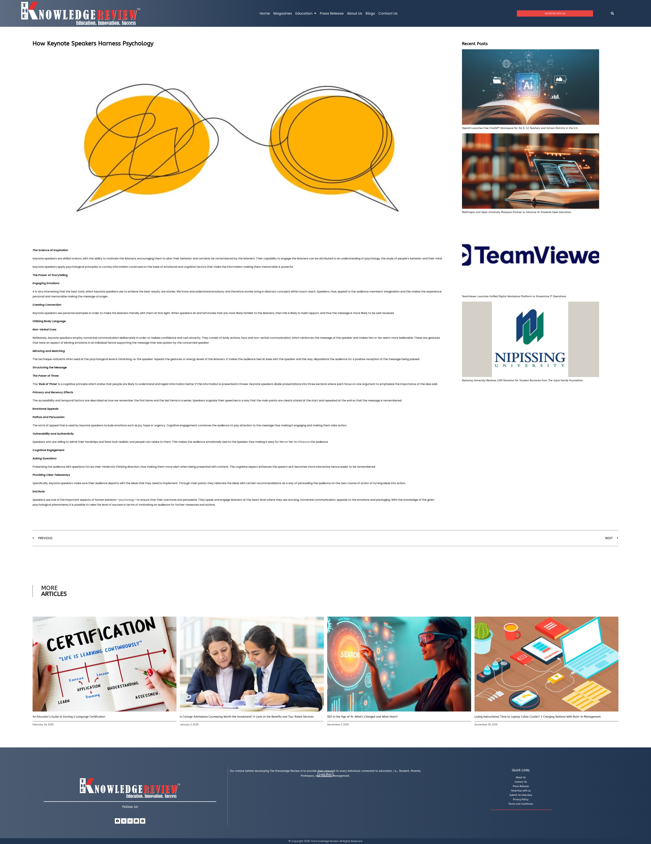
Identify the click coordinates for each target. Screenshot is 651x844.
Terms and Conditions (520, 803)
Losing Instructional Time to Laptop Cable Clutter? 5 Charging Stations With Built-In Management (538, 716)
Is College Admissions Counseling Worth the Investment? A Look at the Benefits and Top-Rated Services (246, 716)
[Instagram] (130, 821)
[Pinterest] (142, 821)
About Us (354, 13)
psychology (126, 500)
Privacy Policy (520, 799)
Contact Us (388, 13)
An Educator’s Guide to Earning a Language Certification (69, 716)
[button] (612, 13)
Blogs (370, 13)
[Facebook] (117, 821)
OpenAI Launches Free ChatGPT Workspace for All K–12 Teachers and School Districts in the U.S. (520, 128)
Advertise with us (521, 790)
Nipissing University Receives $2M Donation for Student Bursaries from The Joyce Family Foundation (522, 380)
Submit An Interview (520, 795)
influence (304, 442)
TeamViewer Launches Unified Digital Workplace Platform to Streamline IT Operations (514, 296)
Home (265, 13)
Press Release (332, 13)
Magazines (282, 13)
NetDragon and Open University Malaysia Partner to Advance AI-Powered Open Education (516, 212)
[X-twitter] (123, 821)
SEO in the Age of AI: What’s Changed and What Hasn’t (362, 716)
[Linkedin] (136, 821)
